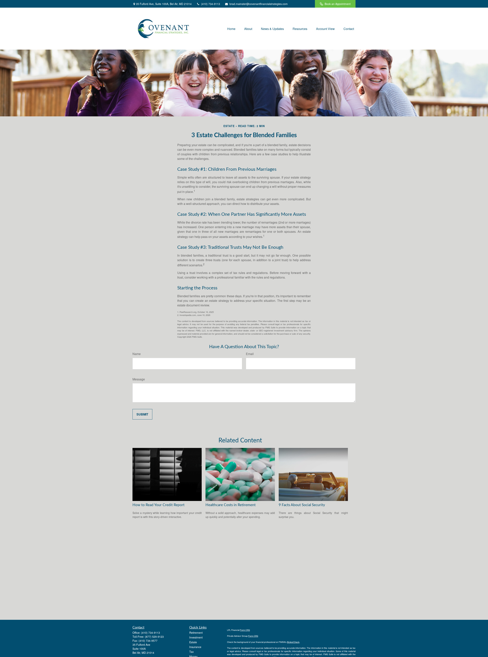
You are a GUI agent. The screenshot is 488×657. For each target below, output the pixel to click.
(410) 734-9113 (210, 4)
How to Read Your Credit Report (158, 505)
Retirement (196, 632)
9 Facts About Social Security (302, 505)
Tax (191, 652)
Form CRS (245, 629)
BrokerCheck (293, 641)
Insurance (195, 647)
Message (138, 379)
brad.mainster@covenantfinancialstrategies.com (259, 4)
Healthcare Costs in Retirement (230, 505)
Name (136, 354)
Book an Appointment (338, 4)
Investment (196, 637)
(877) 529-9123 (154, 636)
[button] (231, 28)
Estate (193, 642)
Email (250, 354)
